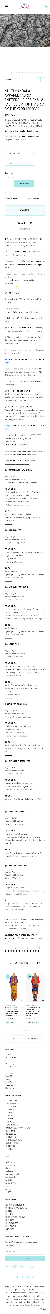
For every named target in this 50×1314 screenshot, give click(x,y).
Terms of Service (10, 1070)
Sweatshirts (9, 1180)
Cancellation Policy (11, 1067)
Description (25, 222)
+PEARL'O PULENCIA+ (12, 1143)
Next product (43, 79)
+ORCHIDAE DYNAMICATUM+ (14, 1140)
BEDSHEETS (9, 1214)
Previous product (38, 79)
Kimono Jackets (10, 1177)
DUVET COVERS (10, 1220)
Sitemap (7, 1079)
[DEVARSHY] (25, 6)
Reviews (25, 229)
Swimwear (8, 1189)
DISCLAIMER (9, 1076)
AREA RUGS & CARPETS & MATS (16, 1205)
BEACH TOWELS (10, 1226)
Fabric (7, 150)
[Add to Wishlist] (23, 1008)
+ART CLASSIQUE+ (11, 1107)
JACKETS (8, 1192)
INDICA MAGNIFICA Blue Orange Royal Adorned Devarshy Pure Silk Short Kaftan (34, 1011)
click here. (22, 139)
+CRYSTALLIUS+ (10, 1122)
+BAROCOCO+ (9, 1119)
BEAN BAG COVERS (11, 1223)
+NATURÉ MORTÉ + (11, 1137)
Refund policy (9, 1064)
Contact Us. (8, 1082)
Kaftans (7, 1168)
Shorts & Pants (10, 1165)
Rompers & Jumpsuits (12, 1174)
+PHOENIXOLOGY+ (11, 1146)
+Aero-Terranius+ (11, 1104)
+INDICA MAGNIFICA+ (10, 1005)
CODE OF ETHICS (10, 1058)
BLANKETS (8, 1211)
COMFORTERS (9, 1229)
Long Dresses (9, 1171)
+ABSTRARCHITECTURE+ (13, 1101)
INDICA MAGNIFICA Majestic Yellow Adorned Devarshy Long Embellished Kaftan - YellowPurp (12, 1011)
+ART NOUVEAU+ (10, 1113)
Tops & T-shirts (10, 1162)
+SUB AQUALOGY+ (11, 1149)
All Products (9, 1073)
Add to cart (10, 1022)
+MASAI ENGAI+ (10, 1131)
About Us (8, 1055)
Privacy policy (9, 1061)
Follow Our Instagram (25, 1039)
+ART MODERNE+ (10, 1110)
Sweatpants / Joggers (12, 1183)
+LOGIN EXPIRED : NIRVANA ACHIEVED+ (18, 1128)
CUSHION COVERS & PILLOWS (15, 1217)
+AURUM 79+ (9, 1116)
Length (8, 159)
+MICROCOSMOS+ (11, 1134)
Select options (32, 1022)
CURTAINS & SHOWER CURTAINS (16, 1208)
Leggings (7, 1186)
